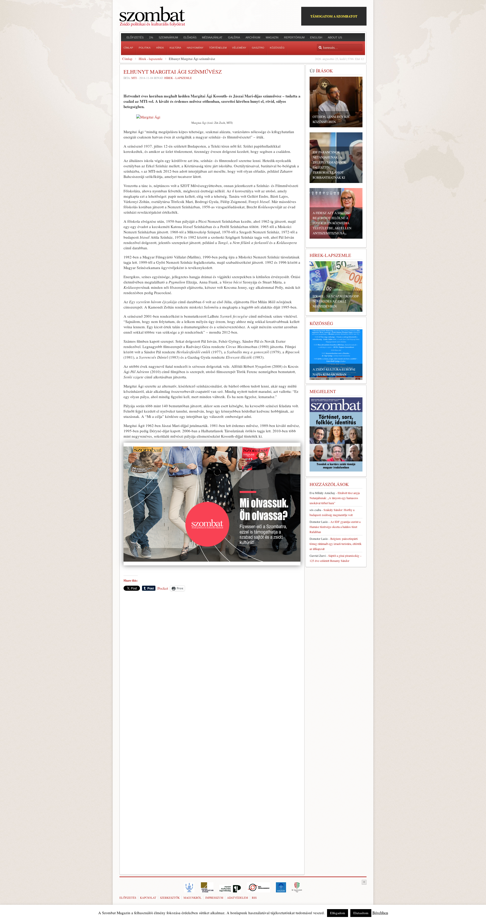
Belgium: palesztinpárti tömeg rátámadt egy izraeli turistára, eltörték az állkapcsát (335, 544)
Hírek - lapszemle (151, 58)
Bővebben (380, 912)
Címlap (127, 58)
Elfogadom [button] (337, 913)
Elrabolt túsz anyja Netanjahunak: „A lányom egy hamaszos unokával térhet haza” (335, 498)
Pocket (162, 588)
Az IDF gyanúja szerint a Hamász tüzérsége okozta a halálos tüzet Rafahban (335, 527)
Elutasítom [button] (360, 913)
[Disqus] (212, 665)
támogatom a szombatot (333, 16)
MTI (134, 78)
